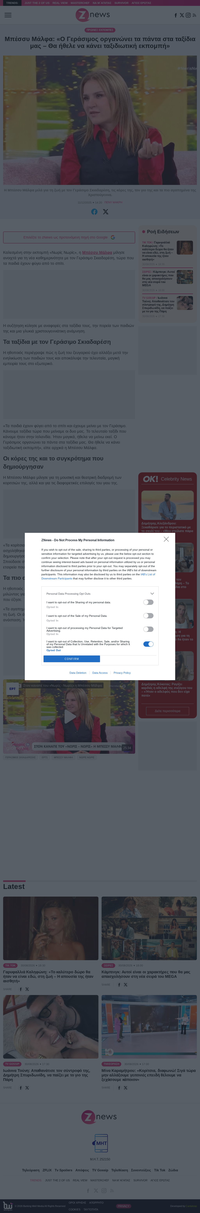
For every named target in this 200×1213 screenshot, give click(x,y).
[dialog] (100, 606)
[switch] (148, 602)
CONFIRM (72, 658)
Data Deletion (78, 672)
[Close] (167, 540)
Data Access (100, 672)
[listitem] (100, 594)
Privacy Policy (122, 672)
